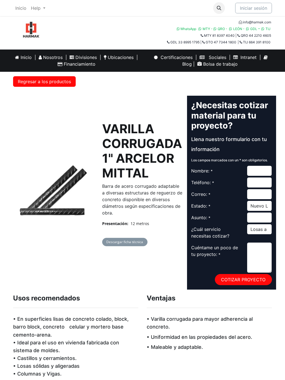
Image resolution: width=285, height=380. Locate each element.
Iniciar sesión (253, 8)
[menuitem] (21, 8)
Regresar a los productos (44, 81)
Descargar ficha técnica (124, 242)
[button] (219, 8)
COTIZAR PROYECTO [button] (243, 279)
